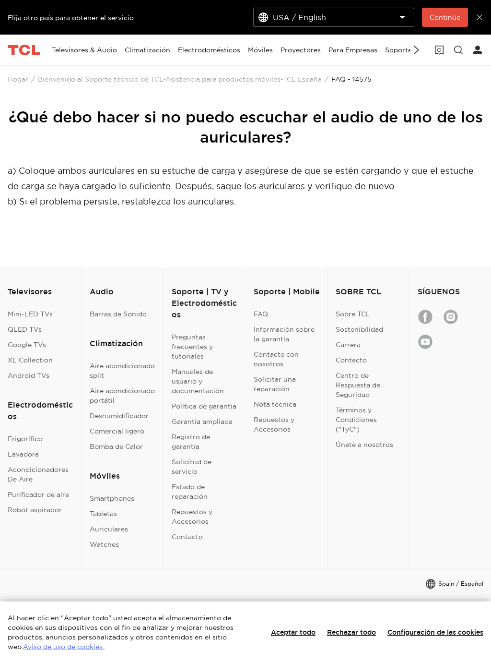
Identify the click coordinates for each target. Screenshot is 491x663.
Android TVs (28, 375)
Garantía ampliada (202, 421)
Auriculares (109, 529)
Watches (104, 544)
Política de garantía (204, 406)
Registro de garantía (191, 442)
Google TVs (27, 344)
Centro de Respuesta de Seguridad (358, 385)
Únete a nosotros (364, 444)
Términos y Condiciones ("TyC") (356, 420)
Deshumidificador (119, 415)
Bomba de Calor (116, 446)
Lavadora (23, 454)
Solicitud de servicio (191, 467)
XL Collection (30, 360)
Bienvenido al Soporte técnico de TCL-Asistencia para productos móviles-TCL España (180, 79)
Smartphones (112, 498)
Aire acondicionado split (122, 371)
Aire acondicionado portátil (122, 395)
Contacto (187, 536)
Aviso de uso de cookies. (63, 646)
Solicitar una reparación (275, 384)
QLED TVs (25, 329)
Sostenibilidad (359, 329)
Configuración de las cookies (435, 632)
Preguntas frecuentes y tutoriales (192, 347)
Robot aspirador (35, 510)
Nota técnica (275, 404)
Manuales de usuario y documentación (198, 381)
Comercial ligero (117, 431)
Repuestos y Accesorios (192, 516)
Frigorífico (25, 438)
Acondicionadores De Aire (38, 474)
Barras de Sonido (118, 314)
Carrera (348, 344)
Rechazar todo (351, 632)
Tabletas (103, 513)
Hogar (18, 79)
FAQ (261, 314)
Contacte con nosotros (276, 359)
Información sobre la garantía (284, 334)
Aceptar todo (293, 632)
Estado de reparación (190, 491)
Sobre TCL (353, 314)
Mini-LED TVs (30, 314)
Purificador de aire (38, 494)
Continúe (445, 17)
